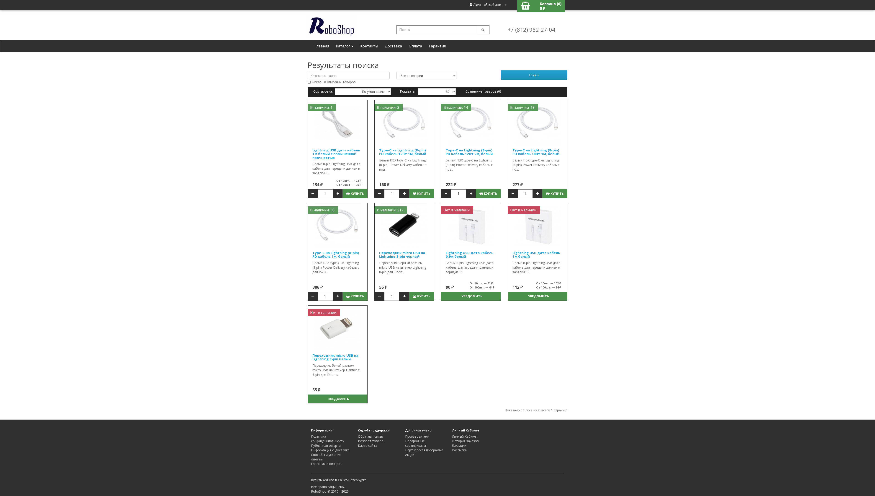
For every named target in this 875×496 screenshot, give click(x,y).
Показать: (407, 91)
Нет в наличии (456, 210)
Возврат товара (370, 441)
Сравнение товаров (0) (483, 91)
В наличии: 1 (321, 107)
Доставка (393, 46)
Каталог (343, 46)
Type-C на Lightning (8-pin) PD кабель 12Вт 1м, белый (402, 152)
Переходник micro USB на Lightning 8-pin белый (335, 357)
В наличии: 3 (388, 107)
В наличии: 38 (322, 210)
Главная (321, 46)
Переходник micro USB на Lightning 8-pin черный (402, 254)
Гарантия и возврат (326, 464)
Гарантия (437, 46)
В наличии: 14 (455, 107)
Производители (417, 436)
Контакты (369, 46)
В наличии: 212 (390, 210)
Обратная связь (370, 436)
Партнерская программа (424, 450)
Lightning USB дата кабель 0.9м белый (469, 254)
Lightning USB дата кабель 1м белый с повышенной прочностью (336, 154)
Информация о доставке (330, 450)
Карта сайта (367, 445)
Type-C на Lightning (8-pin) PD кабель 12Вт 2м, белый (469, 152)
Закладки (459, 445)
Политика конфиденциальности (328, 438)
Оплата (415, 46)
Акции (409, 454)
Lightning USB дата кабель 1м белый (536, 254)
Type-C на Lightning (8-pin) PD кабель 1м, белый (335, 254)
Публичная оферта (326, 445)
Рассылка (459, 450)
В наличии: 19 (522, 107)
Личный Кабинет (465, 436)
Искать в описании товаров (334, 82)
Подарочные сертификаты (415, 443)
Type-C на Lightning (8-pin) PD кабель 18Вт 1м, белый (535, 152)
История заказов (465, 441)
